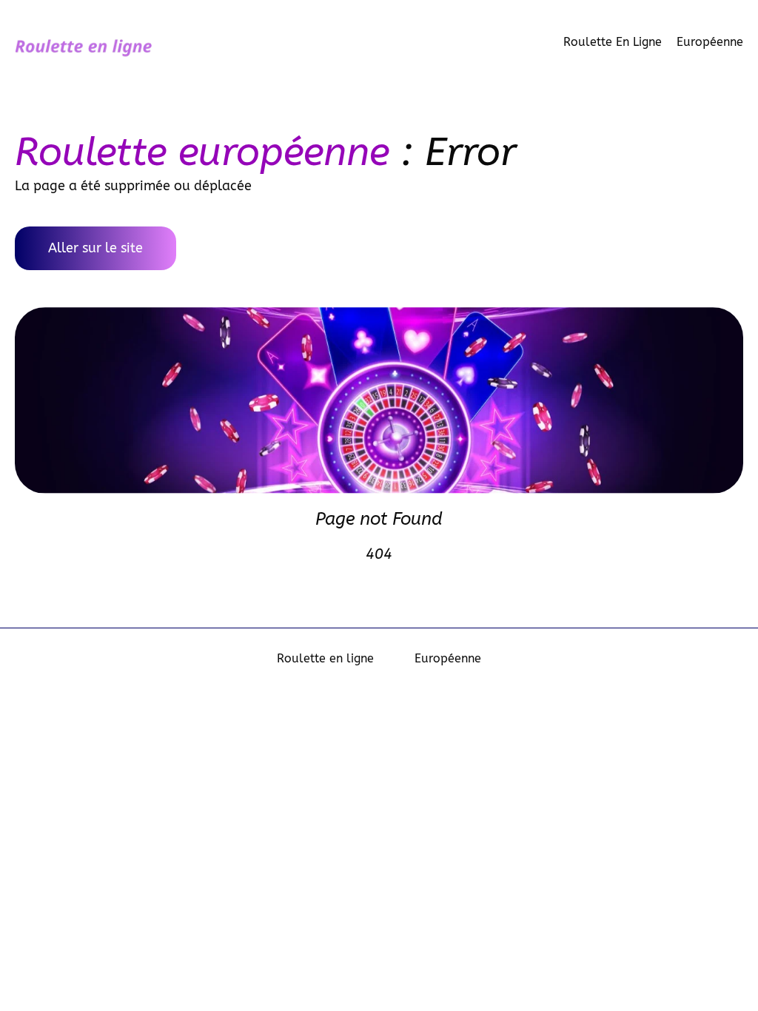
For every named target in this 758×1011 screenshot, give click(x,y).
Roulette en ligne (612, 42)
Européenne (710, 42)
